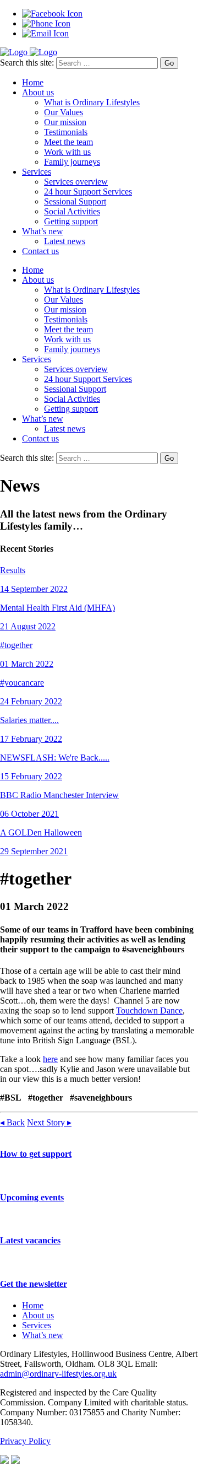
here (50, 1059)
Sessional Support (75, 201)
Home (32, 82)
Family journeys (72, 161)
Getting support (71, 221)
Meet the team (68, 142)
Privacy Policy (25, 1441)
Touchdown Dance (149, 1010)
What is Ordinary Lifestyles (92, 102)
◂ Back (12, 1122)
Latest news (64, 241)
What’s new (42, 231)
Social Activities (72, 211)
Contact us (40, 251)
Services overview (76, 181)
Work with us (67, 152)
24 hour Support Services (88, 191)
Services (36, 171)
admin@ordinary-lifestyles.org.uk (58, 1373)
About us (38, 92)
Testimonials (65, 132)
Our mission (65, 122)
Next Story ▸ (49, 1122)
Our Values (63, 112)
